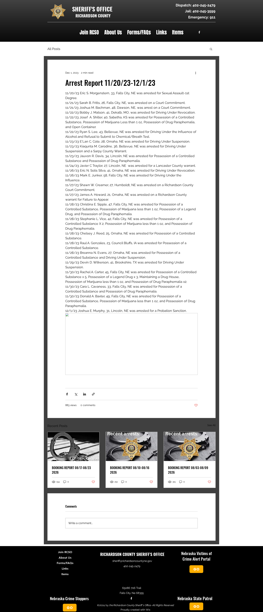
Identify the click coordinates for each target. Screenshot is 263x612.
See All (211, 425)
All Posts (53, 49)
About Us (65, 557)
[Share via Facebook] (67, 394)
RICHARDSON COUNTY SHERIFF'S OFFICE (132, 554)
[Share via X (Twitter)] (75, 394)
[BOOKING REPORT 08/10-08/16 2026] (131, 446)
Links (65, 568)
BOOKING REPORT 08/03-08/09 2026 (188, 470)
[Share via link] (93, 394)
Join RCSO (65, 552)
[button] (89, 32)
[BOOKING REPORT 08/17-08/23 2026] (73, 446)
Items (65, 574)
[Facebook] (199, 32)
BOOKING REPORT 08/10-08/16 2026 (129, 470)
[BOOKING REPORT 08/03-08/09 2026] (189, 446)
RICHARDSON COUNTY (93, 15)
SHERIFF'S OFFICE (92, 9)
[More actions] (195, 73)
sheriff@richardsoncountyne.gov (132, 561)
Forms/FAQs (65, 563)
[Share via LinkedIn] (84, 394)
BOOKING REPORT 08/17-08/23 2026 (71, 470)
